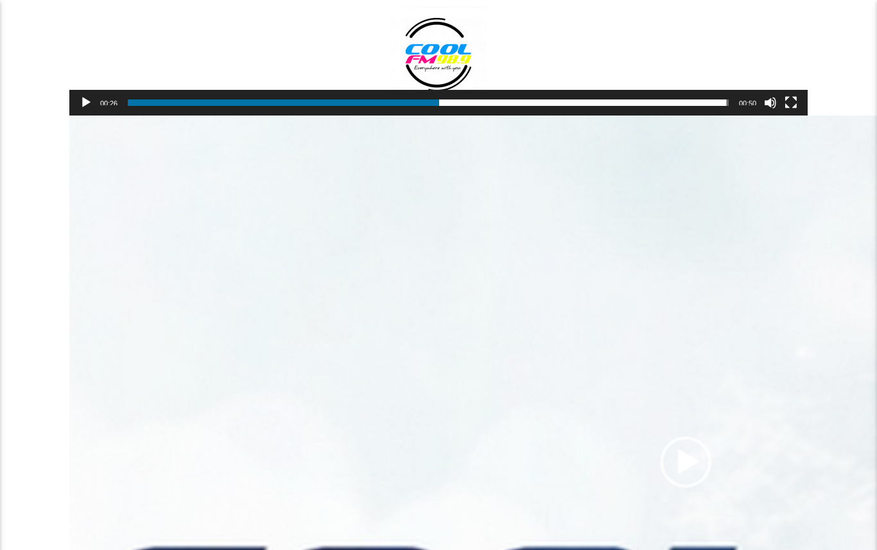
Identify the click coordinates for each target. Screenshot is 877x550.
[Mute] (770, 102)
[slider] (428, 102)
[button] (685, 462)
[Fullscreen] (791, 102)
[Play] (86, 102)
